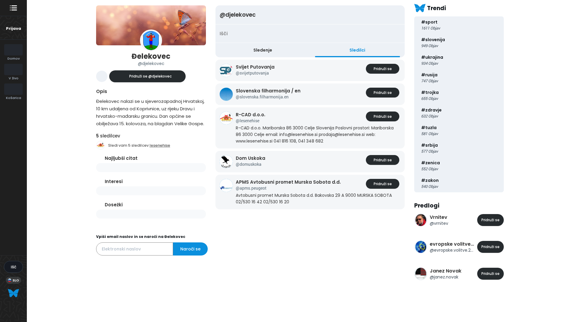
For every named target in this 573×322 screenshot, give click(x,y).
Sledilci (357, 50)
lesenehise (160, 145)
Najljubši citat (121, 158)
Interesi (114, 181)
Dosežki (114, 205)
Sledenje (262, 50)
